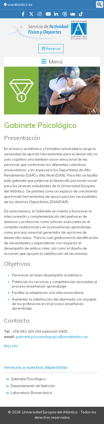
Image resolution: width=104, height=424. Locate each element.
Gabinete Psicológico (28, 379)
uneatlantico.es (20, 4)
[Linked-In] (56, 14)
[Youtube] (48, 14)
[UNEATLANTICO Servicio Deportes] (47, 22)
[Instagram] (40, 14)
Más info (11, 346)
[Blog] (64, 14)
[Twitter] (31, 14)
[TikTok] (81, 14)
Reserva (52, 48)
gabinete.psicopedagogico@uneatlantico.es (51, 337)
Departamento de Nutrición (33, 386)
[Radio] (72, 14)
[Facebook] (23, 14)
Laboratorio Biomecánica (31, 393)
